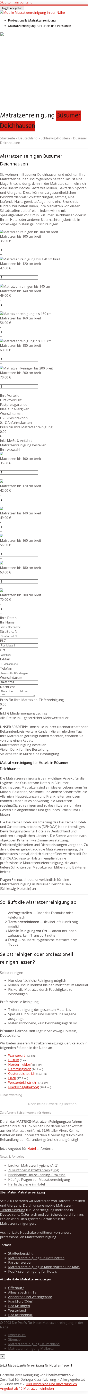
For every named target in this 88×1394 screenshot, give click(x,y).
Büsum (13, 1060)
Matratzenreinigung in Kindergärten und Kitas (44, 1267)
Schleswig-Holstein (55, 138)
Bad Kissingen (19, 1306)
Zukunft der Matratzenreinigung (33, 1170)
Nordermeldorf (20, 1064)
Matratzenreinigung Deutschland (34, 1344)
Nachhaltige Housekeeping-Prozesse (36, 1175)
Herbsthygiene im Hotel (26, 1184)
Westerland (17, 1310)
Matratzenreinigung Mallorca (31, 1348)
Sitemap (14, 1339)
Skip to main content (16, 2)
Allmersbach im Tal (22, 1292)
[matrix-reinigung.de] (32, 12)
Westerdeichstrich (22, 1082)
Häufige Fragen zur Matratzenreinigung (39, 1179)
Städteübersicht (20, 1253)
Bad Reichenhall (20, 1315)
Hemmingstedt (19, 1069)
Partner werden (20, 1262)
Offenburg (16, 1288)
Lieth (12, 1078)
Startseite (7, 138)
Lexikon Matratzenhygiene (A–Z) (33, 1165)
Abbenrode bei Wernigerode (30, 1297)
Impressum (17, 1335)
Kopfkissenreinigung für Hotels (32, 1271)
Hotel (31, 1148)
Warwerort (16, 1055)
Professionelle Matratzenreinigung (32, 20)
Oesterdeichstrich (21, 1073)
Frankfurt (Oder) (20, 1301)
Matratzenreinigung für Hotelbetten (36, 1258)
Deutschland (27, 138)
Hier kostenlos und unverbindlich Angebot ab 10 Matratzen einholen (38, 1386)
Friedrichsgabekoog (23, 1087)
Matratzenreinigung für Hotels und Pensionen (39, 26)
